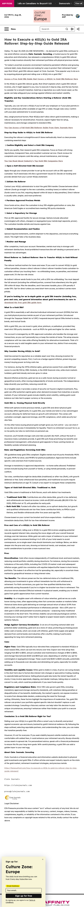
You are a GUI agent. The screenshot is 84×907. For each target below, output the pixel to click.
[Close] (43, 859)
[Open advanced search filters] (72, 29)
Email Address (13, 886)
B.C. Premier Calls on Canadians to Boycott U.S (28, 3)
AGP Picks (7, 3)
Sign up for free (23, 895)
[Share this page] (78, 29)
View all (78, 3)
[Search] (66, 29)
